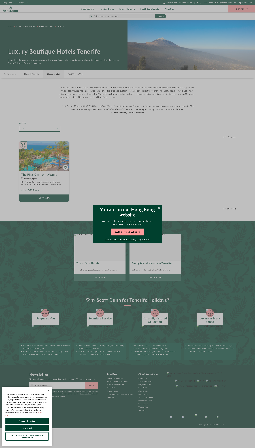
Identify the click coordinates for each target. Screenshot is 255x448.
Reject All (27, 428)
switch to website (127, 231)
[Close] (49, 390)
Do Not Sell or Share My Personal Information (27, 436)
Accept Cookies (27, 421)
